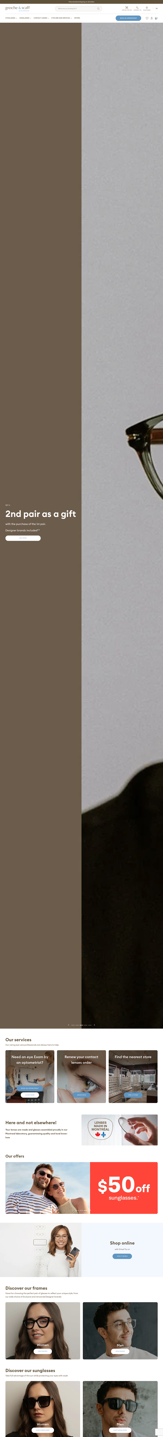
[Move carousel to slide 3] (81, 1025)
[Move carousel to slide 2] (77, 1025)
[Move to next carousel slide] (94, 1025)
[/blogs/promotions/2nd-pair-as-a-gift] (81, 1188)
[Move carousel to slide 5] (90, 1025)
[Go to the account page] (151, 18)
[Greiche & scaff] (20, 8)
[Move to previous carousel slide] (68, 1025)
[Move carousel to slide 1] (73, 1025)
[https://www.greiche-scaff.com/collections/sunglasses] (81, 526)
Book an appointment (128, 18)
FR (157, 8)
